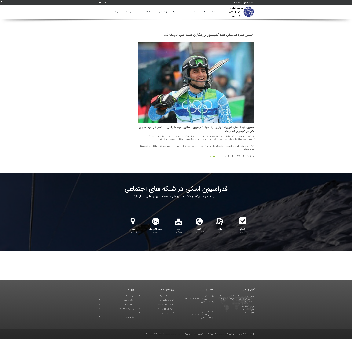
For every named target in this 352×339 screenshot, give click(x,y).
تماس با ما (105, 12)
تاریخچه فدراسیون (127, 296)
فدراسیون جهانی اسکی (165, 308)
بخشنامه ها (129, 304)
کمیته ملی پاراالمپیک (166, 304)
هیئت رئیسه (129, 300)
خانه (213, 12)
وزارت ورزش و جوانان (166, 296)
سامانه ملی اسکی (199, 12)
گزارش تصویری (161, 12)
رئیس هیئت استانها (126, 308)
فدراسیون (247, 2)
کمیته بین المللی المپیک (165, 313)
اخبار (185, 12)
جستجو (236, 2)
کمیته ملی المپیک (167, 300)
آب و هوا (117, 12)
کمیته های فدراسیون (126, 313)
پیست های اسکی (131, 12)
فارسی (104, 2)
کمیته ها (147, 12)
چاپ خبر (212, 156)
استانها (175, 12)
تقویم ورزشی (129, 317)
